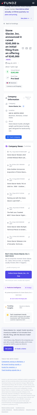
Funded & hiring (20, 407)
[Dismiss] (31, 18)
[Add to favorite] (23, 48)
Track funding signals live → (11, 370)
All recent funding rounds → (11, 364)
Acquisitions (5, 411)
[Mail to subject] (26, 48)
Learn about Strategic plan (19, 298)
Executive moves (30, 409)
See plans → (25, 18)
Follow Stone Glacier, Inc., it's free (18, 274)
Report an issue (28, 98)
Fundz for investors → (9, 367)
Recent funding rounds (8, 407)
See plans (8, 349)
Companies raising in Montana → (13, 362)
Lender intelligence (7, 409)
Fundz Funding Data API (21, 402)
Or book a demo (20, 349)
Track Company (15, 137)
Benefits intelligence (19, 409)
